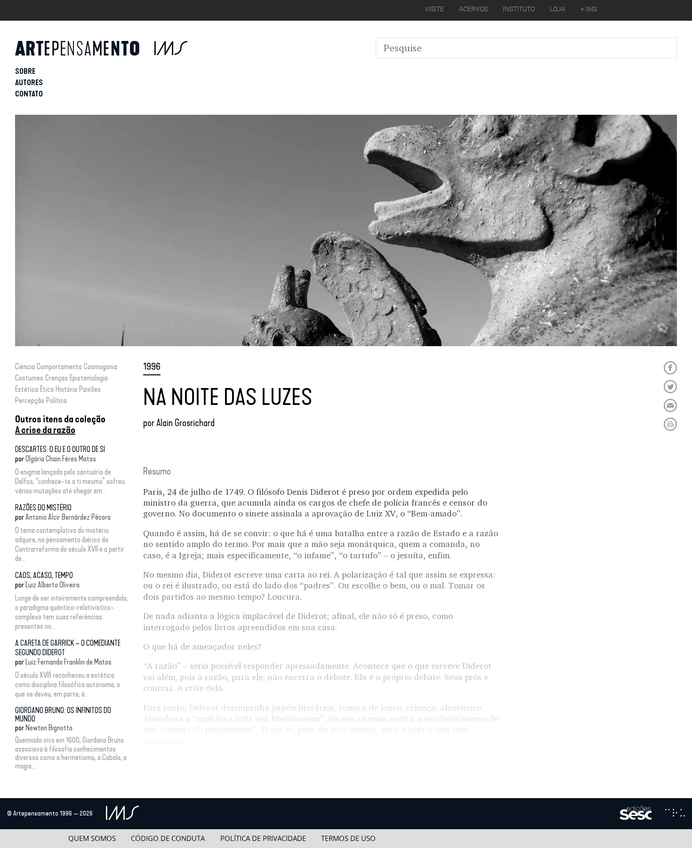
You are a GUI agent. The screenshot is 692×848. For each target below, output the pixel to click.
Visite (434, 9)
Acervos (473, 9)
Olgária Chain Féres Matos (60, 458)
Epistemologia (89, 377)
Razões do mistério (43, 507)
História (66, 389)
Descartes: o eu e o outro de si (60, 449)
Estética (26, 389)
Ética (47, 389)
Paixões (90, 389)
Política (56, 400)
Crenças (56, 377)
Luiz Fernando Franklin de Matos (68, 662)
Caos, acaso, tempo (44, 575)
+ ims (588, 9)
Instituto (519, 9)
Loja (557, 9)
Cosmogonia (100, 366)
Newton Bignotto (48, 727)
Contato (29, 93)
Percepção (29, 400)
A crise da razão (45, 430)
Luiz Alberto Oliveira (52, 584)
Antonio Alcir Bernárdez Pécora (68, 517)
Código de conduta (168, 838)
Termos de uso (348, 838)
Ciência (25, 366)
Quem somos (92, 838)
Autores (29, 82)
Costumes (29, 377)
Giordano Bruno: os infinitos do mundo (63, 714)
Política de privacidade (263, 838)
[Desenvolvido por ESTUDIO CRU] (675, 813)
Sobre (25, 71)
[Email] (670, 405)
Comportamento (59, 366)
